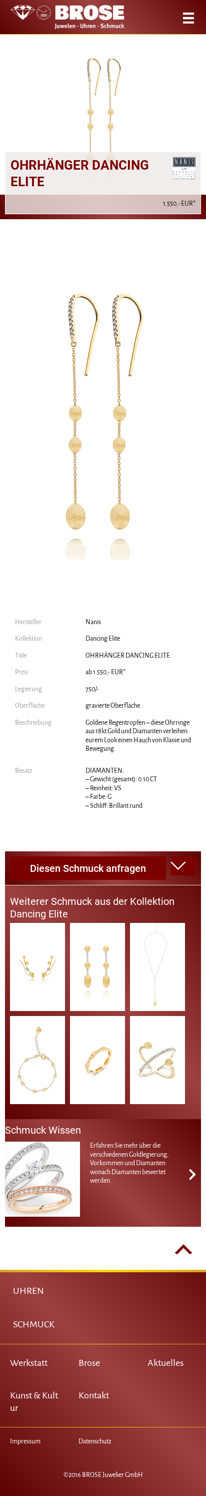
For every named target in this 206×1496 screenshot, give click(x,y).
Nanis (93, 622)
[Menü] (188, 18)
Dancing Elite (103, 638)
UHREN (28, 1291)
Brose (89, 1363)
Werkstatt (29, 1363)
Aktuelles (166, 1363)
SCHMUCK (33, 1324)
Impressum (25, 1441)
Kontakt (93, 1395)
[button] (183, 865)
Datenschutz (95, 1441)
